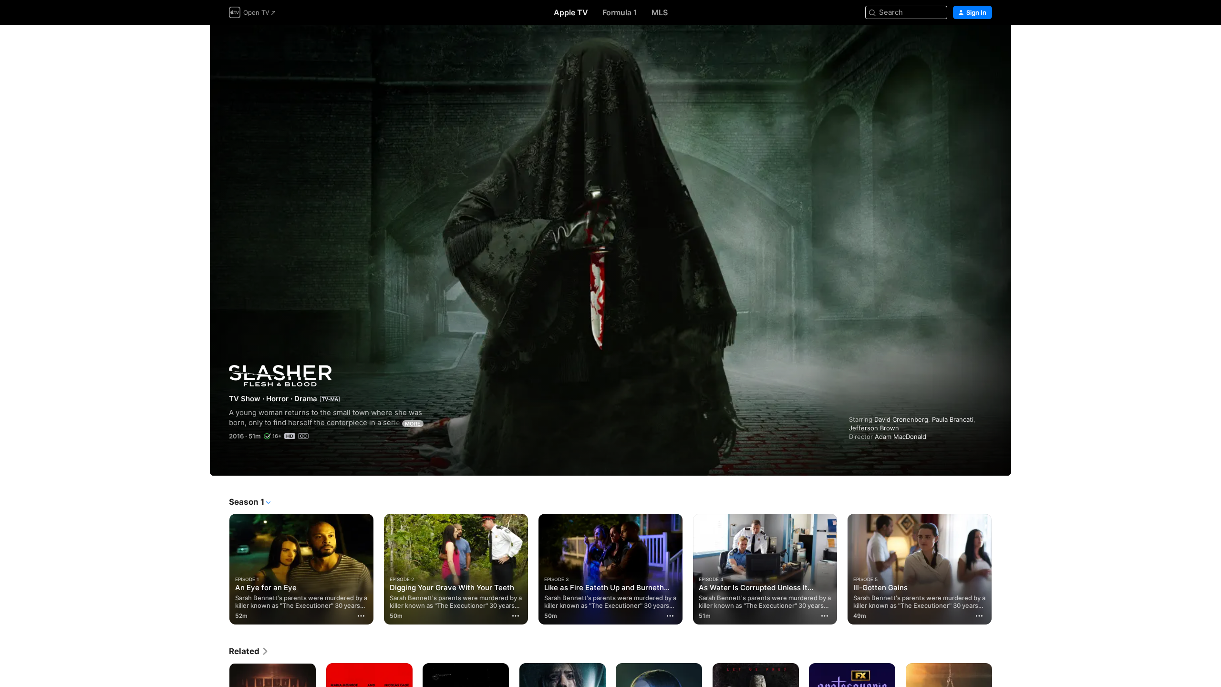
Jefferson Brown (874, 428)
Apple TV (571, 12)
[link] (249, 651)
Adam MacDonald (900, 436)
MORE (413, 423)
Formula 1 (619, 12)
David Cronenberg (901, 419)
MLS (660, 12)
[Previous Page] (219, 569)
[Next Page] (1001, 569)
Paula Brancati (952, 419)
